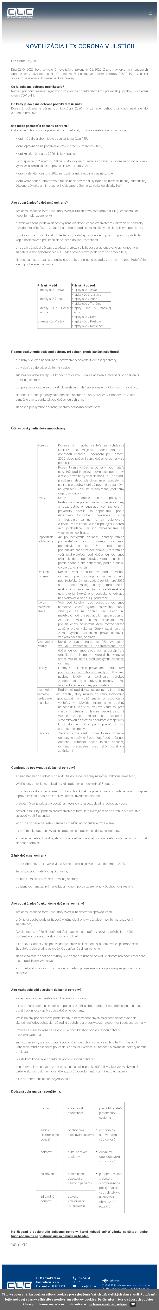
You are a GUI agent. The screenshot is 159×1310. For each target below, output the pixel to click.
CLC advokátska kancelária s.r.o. (19, 1286)
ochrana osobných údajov (108, 1304)
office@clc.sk (87, 1286)
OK (133, 1304)
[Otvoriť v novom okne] (110, 1281)
